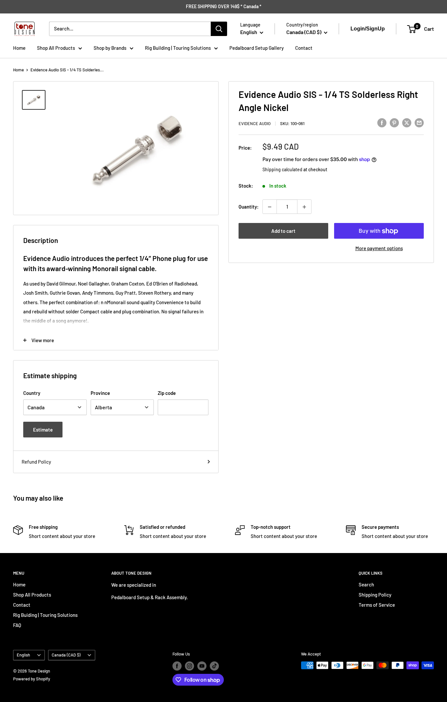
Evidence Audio (255, 123)
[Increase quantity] (304, 207)
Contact (304, 48)
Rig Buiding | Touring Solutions (45, 615)
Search (366, 584)
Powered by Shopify (31, 678)
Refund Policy (36, 462)
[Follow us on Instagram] (189, 666)
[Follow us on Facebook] (177, 666)
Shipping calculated (282, 169)
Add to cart (283, 231)
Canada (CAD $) (66, 654)
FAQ (17, 625)
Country (31, 393)
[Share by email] (419, 122)
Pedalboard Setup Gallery (256, 48)
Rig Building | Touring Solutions (178, 48)
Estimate (43, 430)
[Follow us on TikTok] (214, 666)
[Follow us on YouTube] (201, 666)
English (23, 654)
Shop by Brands (110, 48)
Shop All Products (56, 48)
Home (19, 48)
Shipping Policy (375, 595)
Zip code (167, 393)
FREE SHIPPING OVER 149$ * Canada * (223, 6)
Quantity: (249, 207)
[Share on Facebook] (381, 122)
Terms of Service (377, 605)
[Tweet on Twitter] (406, 122)
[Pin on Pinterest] (394, 122)
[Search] (219, 29)
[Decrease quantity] (270, 207)
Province (100, 393)
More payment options (379, 248)
